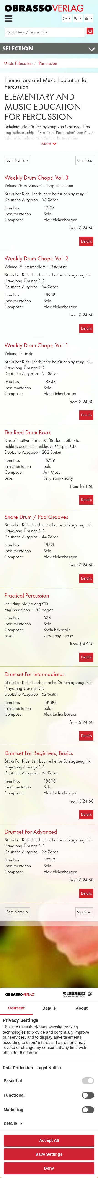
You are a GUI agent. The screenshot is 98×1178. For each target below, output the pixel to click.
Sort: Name (15, 160)
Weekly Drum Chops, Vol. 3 (37, 177)
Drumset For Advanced (31, 831)
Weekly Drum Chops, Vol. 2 (37, 258)
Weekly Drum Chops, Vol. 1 (37, 345)
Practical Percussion (27, 595)
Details (86, 241)
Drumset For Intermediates (34, 674)
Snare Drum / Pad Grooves (36, 516)
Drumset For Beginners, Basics (39, 753)
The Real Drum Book (28, 432)
